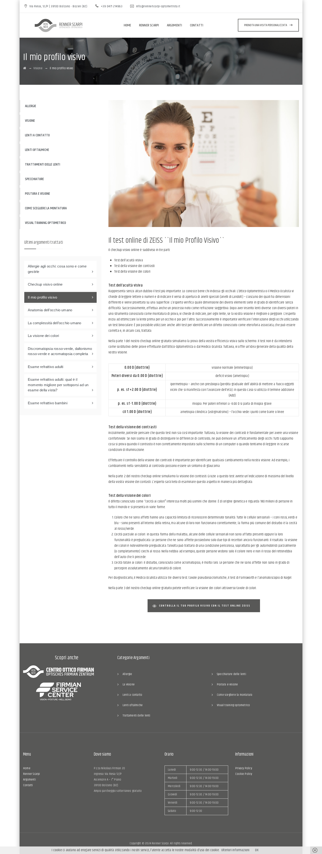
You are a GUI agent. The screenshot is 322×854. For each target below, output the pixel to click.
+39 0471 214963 (112, 6)
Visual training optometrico (45, 223)
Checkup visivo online (45, 284)
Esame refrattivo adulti (45, 367)
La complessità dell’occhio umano (54, 323)
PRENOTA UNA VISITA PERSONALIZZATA (265, 25)
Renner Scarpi (149, 25)
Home (127, 25)
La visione (129, 684)
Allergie (30, 106)
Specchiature (34, 179)
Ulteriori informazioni (235, 850)
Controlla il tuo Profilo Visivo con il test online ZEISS (204, 605)
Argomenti (174, 25)
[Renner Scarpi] (58, 25)
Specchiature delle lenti (231, 674)
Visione (30, 121)
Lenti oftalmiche (37, 150)
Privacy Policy (243, 768)
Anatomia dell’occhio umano (50, 310)
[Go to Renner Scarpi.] (24, 68)
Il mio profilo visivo (42, 297)
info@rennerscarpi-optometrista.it (158, 6)
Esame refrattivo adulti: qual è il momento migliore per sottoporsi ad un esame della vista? (58, 384)
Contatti (196, 25)
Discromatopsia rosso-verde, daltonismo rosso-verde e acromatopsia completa (60, 351)
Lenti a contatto (37, 135)
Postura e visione (37, 194)
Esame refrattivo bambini (47, 403)
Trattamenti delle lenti (42, 164)
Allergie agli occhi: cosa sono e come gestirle (57, 269)
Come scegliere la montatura (46, 208)
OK (256, 850)
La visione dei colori (43, 336)
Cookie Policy (243, 774)
